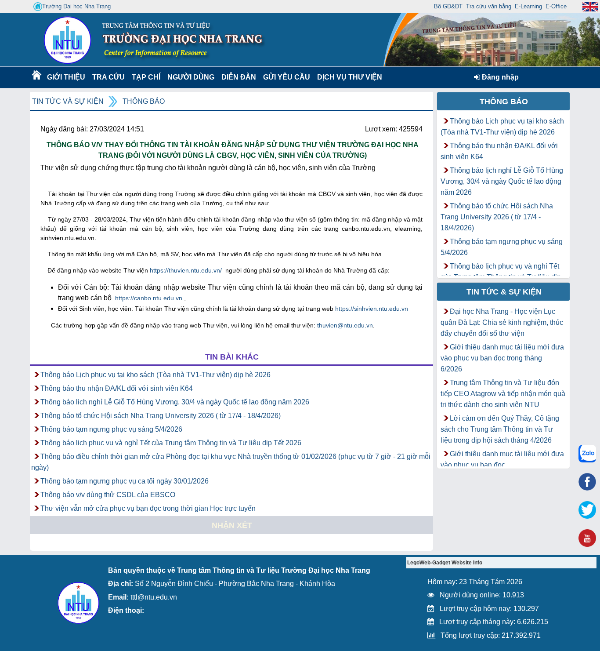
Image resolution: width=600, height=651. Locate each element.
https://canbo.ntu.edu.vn (148, 298)
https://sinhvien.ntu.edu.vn (371, 308)
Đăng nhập (499, 77)
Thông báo (144, 101)
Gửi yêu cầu (286, 77)
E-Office (556, 6)
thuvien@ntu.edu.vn (345, 325)
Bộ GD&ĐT (448, 6)
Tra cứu (108, 77)
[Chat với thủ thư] (587, 453)
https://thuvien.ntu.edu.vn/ (186, 270)
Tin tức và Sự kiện (68, 101)
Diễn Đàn (238, 77)
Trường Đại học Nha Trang (76, 6)
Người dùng (190, 77)
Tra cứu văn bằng (488, 6)
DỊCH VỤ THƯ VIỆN (348, 77)
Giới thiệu (65, 77)
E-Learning (528, 6)
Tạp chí (146, 77)
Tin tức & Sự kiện (504, 291)
